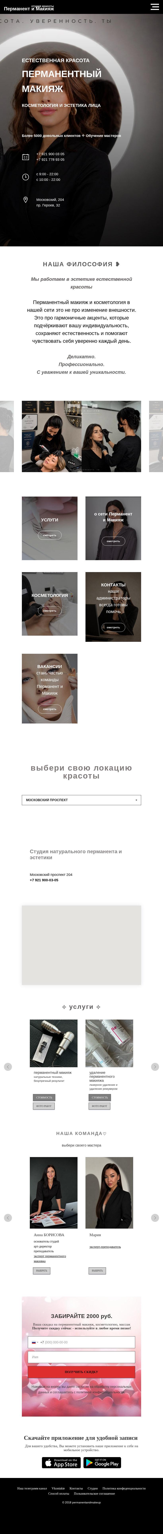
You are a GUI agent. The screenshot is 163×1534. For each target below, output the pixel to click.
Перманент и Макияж (29, 8)
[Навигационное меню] (155, 7)
